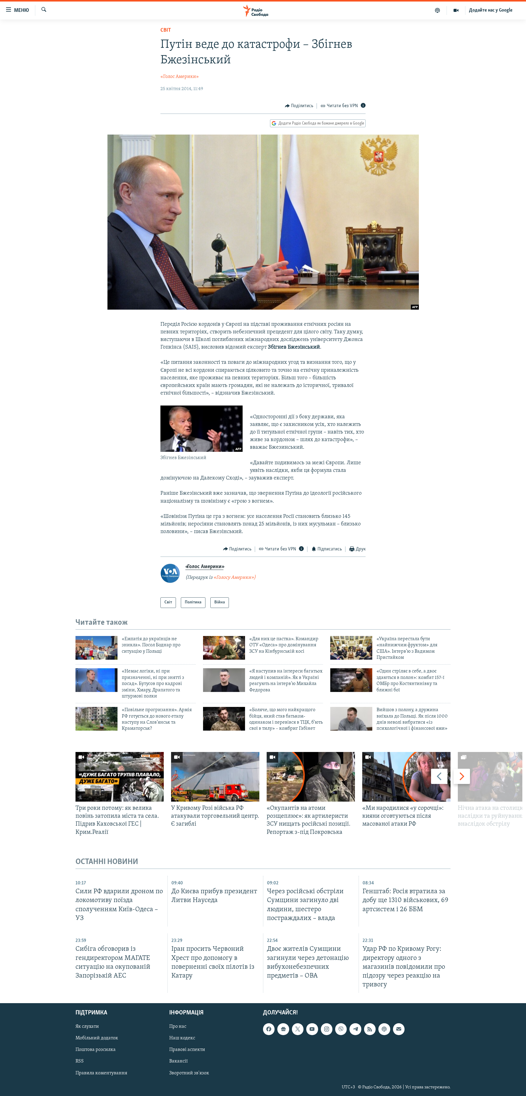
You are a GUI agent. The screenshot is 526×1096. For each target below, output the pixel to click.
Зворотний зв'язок (189, 1073)
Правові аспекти (187, 1049)
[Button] (299, 106)
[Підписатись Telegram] (355, 1029)
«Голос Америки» (179, 76)
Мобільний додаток (96, 1038)
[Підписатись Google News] (283, 1029)
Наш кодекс (182, 1038)
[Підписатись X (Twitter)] (297, 1029)
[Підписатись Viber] (341, 1029)
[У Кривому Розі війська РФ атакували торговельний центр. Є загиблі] (215, 777)
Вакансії (178, 1061)
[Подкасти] (437, 10)
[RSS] (370, 1029)
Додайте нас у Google (491, 10)
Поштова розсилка (95, 1049)
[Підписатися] (399, 1029)
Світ (165, 30)
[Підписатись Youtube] (312, 1029)
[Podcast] (384, 1029)
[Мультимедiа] (456, 10)
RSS (79, 1061)
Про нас (177, 1026)
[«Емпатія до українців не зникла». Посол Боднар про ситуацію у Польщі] (96, 648)
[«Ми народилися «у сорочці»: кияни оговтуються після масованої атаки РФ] (406, 777)
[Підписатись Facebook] (269, 1029)
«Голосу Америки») (234, 577)
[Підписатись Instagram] (326, 1029)
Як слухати (87, 1026)
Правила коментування (101, 1073)
